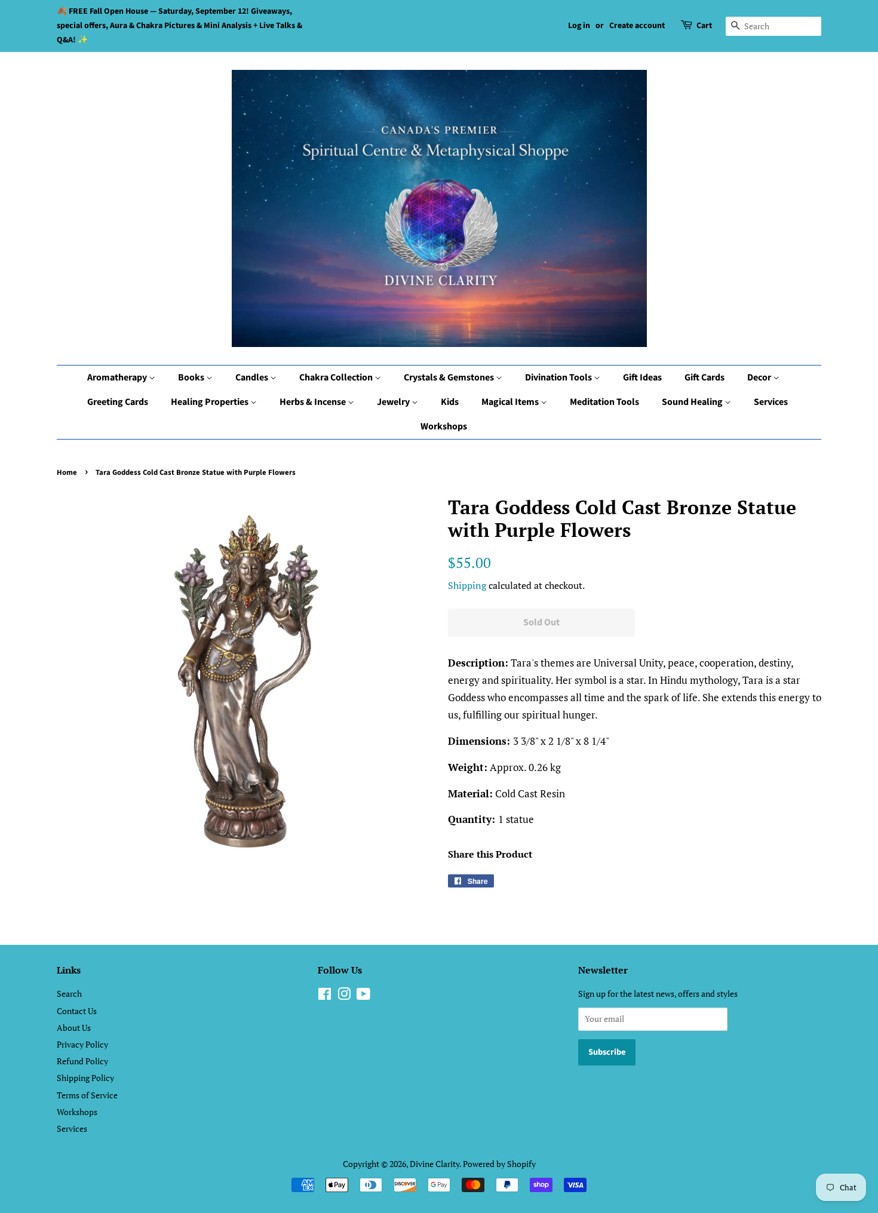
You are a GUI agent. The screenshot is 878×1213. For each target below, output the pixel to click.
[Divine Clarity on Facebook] (324, 996)
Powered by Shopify (499, 1163)
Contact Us (77, 1011)
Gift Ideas (642, 377)
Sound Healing (693, 402)
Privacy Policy (82, 1044)
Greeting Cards (117, 402)
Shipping (467, 585)
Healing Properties (210, 402)
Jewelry (394, 402)
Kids (450, 402)
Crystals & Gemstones (450, 377)
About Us (74, 1027)
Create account (637, 26)
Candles (252, 377)
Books (192, 377)
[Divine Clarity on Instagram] (344, 996)
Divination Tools (559, 377)
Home (67, 472)
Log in (579, 26)
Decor (760, 377)
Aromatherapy (118, 377)
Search (69, 993)
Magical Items (511, 402)
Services (771, 402)
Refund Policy (82, 1061)
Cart (704, 26)
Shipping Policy (85, 1077)
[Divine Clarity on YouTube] (363, 996)
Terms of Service (87, 1095)
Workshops (443, 426)
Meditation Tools (604, 402)
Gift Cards (704, 377)
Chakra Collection (336, 377)
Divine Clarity (434, 1163)
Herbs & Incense (314, 402)
